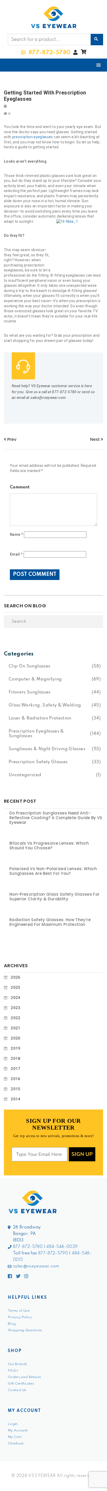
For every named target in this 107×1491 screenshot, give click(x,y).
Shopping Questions (25, 1330)
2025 (15, 987)
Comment (20, 487)
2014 (15, 1099)
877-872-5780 (28, 1247)
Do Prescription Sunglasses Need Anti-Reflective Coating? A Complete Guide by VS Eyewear (55, 818)
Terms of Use (19, 1310)
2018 (15, 1058)
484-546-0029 (62, 1247)
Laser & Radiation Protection (40, 718)
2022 (15, 1018)
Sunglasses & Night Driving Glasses (47, 749)
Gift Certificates (21, 1383)
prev (11, 439)
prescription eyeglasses (32, 137)
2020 (15, 1038)
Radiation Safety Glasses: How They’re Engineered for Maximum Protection (50, 922)
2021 (15, 1028)
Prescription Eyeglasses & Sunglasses (36, 733)
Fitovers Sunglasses (30, 692)
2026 (15, 977)
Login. (13, 1424)
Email (16, 554)
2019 (15, 1048)
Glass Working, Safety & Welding (45, 705)
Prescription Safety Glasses (38, 762)
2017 (15, 1068)
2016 (15, 1078)
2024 (15, 997)
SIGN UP (82, 1154)
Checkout (16, 1443)
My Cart (14, 1437)
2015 (15, 1089)
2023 (15, 1007)
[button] (83, 53)
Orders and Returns (24, 1377)
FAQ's (13, 1370)
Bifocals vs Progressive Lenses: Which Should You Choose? (49, 845)
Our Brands (17, 1364)
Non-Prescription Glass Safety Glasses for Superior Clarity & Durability (54, 896)
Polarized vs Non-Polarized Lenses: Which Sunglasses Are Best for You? (53, 871)
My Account (18, 1430)
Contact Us (17, 1390)
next (95, 439)
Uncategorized (25, 775)
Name (16, 534)
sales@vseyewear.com (36, 1266)
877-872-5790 (53, 1253)
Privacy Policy (20, 1317)
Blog (12, 1324)
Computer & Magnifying (35, 679)
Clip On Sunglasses (29, 666)
